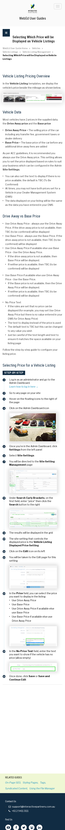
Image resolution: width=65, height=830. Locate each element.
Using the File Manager (42, 788)
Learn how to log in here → (23, 386)
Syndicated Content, (16, 788)
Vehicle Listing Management (37, 52)
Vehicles (36, 48)
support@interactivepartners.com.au (33, 806)
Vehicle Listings (10, 52)
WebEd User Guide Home (15, 48)
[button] (6, 37)
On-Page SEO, (13, 782)
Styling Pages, (30, 782)
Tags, (43, 782)
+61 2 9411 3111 (19, 810)
